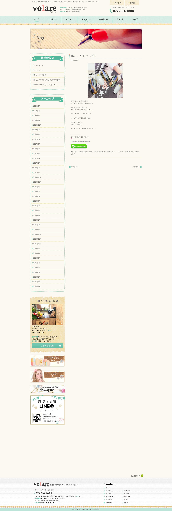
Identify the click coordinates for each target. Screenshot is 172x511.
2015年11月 (37, 239)
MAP (49, 330)
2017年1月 (36, 172)
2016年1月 (36, 229)
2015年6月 (36, 258)
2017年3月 (36, 163)
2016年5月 (36, 210)
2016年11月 (37, 182)
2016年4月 (36, 215)
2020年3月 (36, 111)
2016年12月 (37, 177)
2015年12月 (37, 234)
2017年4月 (36, 158)
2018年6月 (36, 134)
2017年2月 (36, 168)
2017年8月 (36, 139)
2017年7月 (36, 144)
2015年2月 (36, 277)
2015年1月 (36, 282)
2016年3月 (36, 220)
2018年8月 (36, 130)
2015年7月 (36, 253)
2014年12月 (37, 286)
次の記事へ (135, 167)
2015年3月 (36, 272)
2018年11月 (37, 125)
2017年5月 (36, 153)
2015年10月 (37, 244)
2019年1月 (36, 120)
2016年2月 (36, 225)
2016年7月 (36, 201)
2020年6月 (36, 106)
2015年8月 (36, 248)
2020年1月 (36, 115)
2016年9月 (36, 191)
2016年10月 (37, 187)
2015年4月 (36, 267)
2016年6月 (36, 206)
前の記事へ (74, 167)
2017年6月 (36, 149)
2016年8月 (36, 196)
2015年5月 (36, 263)
